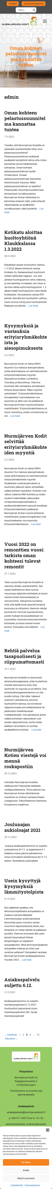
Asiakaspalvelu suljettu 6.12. (22, 982)
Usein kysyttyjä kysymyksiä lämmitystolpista (23, 886)
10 (38, 1034)
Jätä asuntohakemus (33, 3)
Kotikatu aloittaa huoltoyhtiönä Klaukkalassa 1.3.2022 (23, 240)
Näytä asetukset (26, 1178)
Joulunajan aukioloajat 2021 (22, 827)
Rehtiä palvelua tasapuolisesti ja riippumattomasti (24, 656)
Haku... (34, 9)
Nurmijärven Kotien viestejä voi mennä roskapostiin (25, 758)
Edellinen (10, 1034)
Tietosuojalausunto (32, 1185)
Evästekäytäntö (17, 1185)
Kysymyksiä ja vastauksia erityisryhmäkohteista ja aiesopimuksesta (25, 336)
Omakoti (13, 3)
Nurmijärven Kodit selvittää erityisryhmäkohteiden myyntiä (25, 444)
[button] (47, 1130)
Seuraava (11, 1038)
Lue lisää (33, 305)
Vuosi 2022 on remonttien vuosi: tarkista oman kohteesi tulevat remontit (24, 555)
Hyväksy (26, 1162)
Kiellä (26, 1170)
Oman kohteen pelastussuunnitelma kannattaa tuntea (24, 121)
